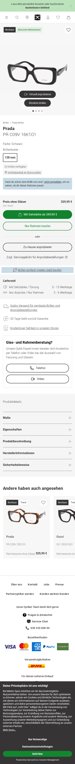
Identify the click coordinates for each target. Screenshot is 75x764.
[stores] (27, 17)
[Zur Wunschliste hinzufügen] (68, 29)
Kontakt (33, 584)
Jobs (47, 584)
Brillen (6, 122)
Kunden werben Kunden (54, 593)
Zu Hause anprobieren (37, 247)
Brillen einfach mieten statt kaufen (40, 270)
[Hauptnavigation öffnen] (6, 17)
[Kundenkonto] (48, 17)
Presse (59, 584)
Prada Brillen (18, 122)
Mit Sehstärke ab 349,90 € (40, 214)
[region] (37, 528)
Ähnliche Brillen (37, 103)
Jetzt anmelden (52, 181)
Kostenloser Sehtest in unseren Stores (34, 328)
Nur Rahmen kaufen (37, 226)
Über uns (16, 584)
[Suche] (17, 17)
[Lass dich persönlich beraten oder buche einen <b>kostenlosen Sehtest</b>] (37, 6)
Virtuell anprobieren (40, 94)
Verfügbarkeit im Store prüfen (24, 172)
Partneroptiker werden (20, 593)
